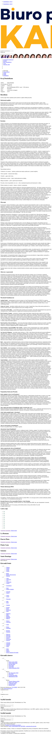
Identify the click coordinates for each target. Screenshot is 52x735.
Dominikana (6, 75)
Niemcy (8, 620)
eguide (4, 73)
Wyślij (2, 707)
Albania (8, 567)
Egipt (7, 588)
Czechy (7, 583)
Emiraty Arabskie (10, 589)
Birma (7, 573)
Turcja (7, 646)
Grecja (7, 595)
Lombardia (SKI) (12, 683)
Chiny (7, 578)
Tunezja (8, 645)
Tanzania (8, 644)
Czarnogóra (8, 582)
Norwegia (8, 622)
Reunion (8, 630)
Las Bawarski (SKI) (13, 675)
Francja (7, 593)
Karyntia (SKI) (12, 664)
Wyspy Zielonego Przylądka (12, 652)
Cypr (7, 580)
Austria (7, 571)
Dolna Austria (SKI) (13, 662)
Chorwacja (8, 579)
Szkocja (8, 638)
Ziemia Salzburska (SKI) (14, 668)
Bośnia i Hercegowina (11, 574)
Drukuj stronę (14, 530)
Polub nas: (3, 52)
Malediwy (8, 613)
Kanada (8, 607)
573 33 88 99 (6, 55)
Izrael (7, 602)
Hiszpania (8, 599)
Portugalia (8, 628)
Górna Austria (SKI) (13, 663)
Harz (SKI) (11, 674)
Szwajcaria (8, 639)
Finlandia (8, 591)
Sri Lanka (8, 636)
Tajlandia (8, 642)
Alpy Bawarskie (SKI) (13, 672)
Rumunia (8, 631)
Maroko (8, 616)
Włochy (8, 651)
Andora (7, 568)
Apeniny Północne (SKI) (14, 681)
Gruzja (7, 596)
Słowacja (8, 634)
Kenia (7, 608)
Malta (7, 614)
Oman (7, 624)
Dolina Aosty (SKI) (13, 682)
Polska (7, 627)
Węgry (7, 650)
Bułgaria (8, 576)
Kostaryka (8, 610)
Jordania (8, 605)
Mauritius (8, 617)
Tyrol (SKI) (11, 666)
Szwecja (8, 640)
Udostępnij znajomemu (5, 530)
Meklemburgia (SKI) (13, 676)
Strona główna (6, 71)
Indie (7, 601)
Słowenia (8, 635)
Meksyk (8, 618)
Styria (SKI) (11, 665)
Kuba (7, 611)
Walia (7, 648)
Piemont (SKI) (12, 685)
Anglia (7, 569)
